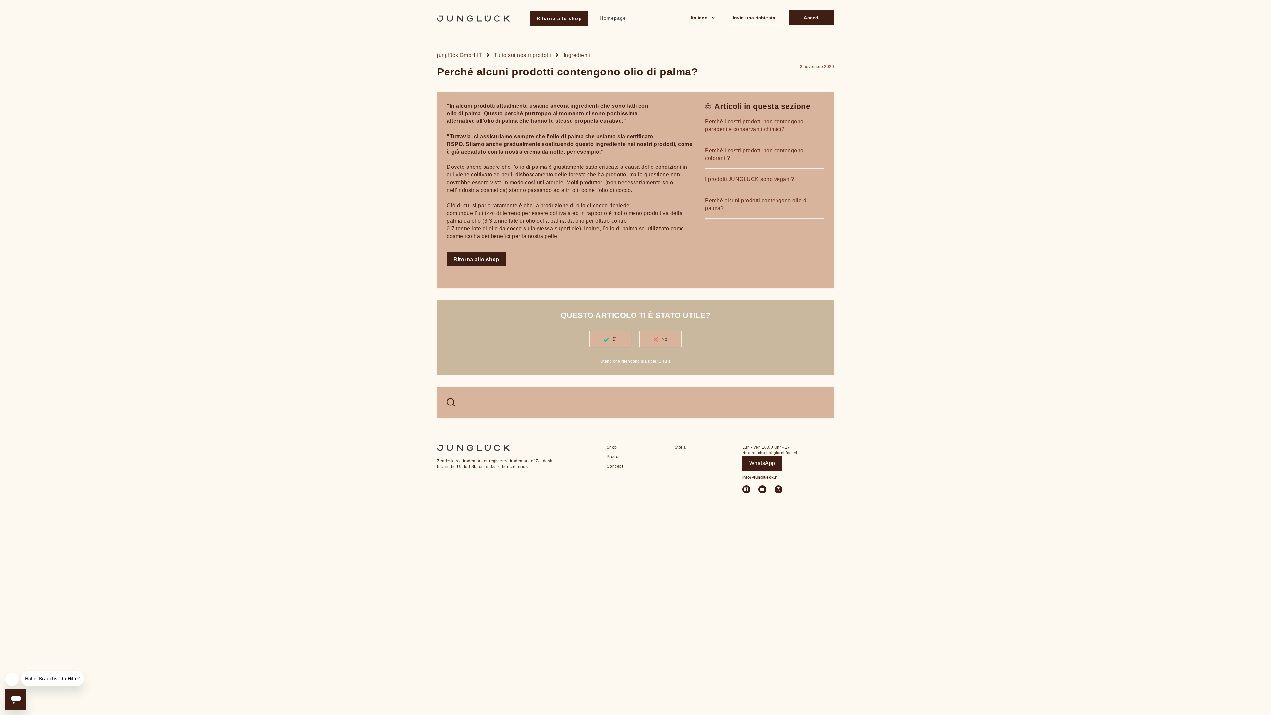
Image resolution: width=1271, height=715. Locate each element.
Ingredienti (577, 55)
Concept (615, 466)
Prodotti (614, 456)
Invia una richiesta (754, 17)
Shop (612, 447)
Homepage (613, 18)
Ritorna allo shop (559, 18)
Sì (614, 339)
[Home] (473, 18)
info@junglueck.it (760, 477)
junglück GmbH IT (459, 55)
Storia (680, 447)
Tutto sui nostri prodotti (522, 55)
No (664, 339)
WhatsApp (762, 463)
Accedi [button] (812, 17)
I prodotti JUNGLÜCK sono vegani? (749, 179)
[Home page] (473, 447)
